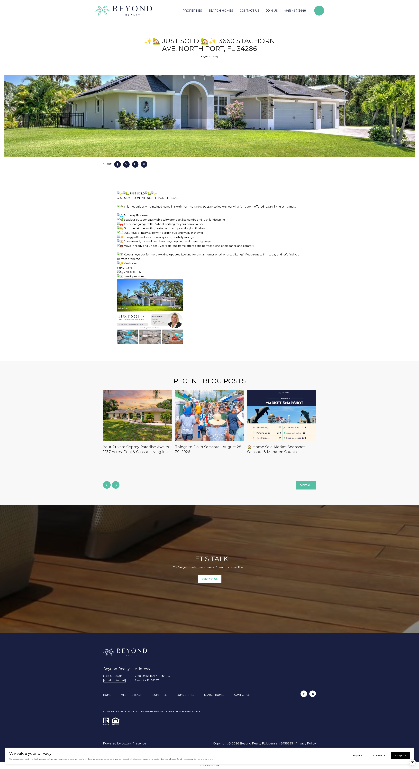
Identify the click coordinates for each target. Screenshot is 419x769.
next (115, 485)
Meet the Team (131, 694)
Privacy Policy (305, 743)
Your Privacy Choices (209, 765)
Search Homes (221, 10)
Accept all (400, 755)
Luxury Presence (134, 743)
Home (107, 694)
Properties (192, 10)
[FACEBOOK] (304, 693)
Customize (379, 755)
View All (306, 485)
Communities (185, 694)
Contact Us (249, 10)
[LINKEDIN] (312, 693)
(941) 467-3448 (295, 10)
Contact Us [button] (210, 578)
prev (107, 485)
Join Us (272, 10)
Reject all (358, 755)
